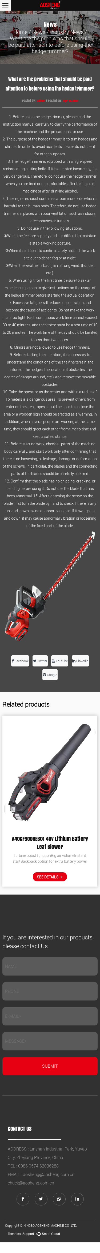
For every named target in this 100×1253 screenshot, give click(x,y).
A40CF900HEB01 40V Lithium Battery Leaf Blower (50, 843)
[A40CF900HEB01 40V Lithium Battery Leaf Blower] (49, 772)
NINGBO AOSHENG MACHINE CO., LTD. (50, 1226)
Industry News (66, 32)
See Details (48, 877)
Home (20, 32)
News (38, 32)
